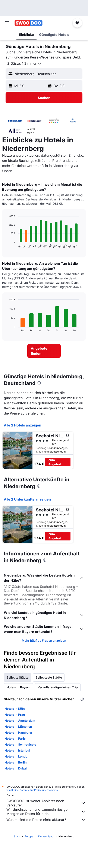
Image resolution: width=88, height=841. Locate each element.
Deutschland (45, 836)
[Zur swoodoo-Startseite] (29, 23)
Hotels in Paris (15, 738)
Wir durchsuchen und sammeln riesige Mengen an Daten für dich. (36, 811)
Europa (29, 836)
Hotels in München (18, 726)
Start (17, 836)
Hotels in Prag (15, 714)
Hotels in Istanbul (17, 750)
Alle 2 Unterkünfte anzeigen (27, 499)
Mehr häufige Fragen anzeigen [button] (44, 640)
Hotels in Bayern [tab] (18, 687)
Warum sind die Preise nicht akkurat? (36, 820)
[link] (44, 351)
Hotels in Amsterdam (20, 720)
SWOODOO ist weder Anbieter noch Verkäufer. (35, 803)
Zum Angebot (54, 462)
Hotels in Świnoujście (20, 744)
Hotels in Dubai (16, 768)
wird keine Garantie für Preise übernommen (32, 790)
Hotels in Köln (15, 708)
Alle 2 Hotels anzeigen (22, 425)
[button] (7, 23)
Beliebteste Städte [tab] (49, 677)
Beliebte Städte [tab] (17, 677)
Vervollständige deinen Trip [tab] (58, 687)
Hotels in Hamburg (18, 732)
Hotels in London (17, 756)
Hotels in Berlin (16, 762)
